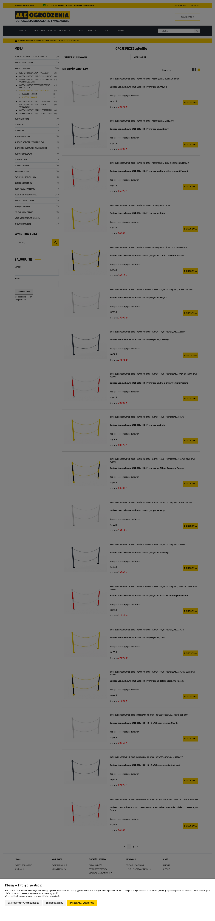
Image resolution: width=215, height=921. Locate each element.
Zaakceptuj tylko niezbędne (23, 903)
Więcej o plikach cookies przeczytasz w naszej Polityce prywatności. (33, 896)
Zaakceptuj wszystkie (82, 903)
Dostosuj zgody (54, 903)
